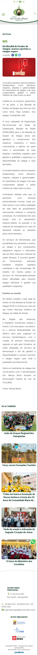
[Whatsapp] (24, 2)
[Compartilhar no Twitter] (19, 55)
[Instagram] (14, 2)
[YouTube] (20, 2)
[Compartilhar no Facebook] (12, 55)
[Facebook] (17, 2)
